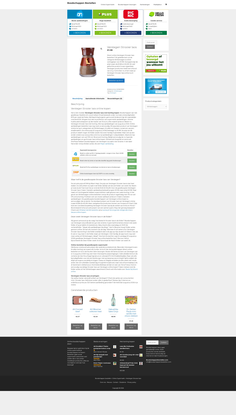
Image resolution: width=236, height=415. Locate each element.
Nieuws (109, 382)
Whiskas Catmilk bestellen (89, 210)
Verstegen (113, 93)
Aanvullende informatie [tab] (95, 98)
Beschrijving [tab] (78, 98)
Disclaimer (122, 382)
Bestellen (132, 154)
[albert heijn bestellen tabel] (156, 93)
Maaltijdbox (157, 4)
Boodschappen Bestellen (81, 3)
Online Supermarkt (107, 4)
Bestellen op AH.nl (116, 80)
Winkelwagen (118, 91)
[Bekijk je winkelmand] (166, 4)
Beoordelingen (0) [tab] (114, 98)
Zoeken (150, 47)
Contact (115, 382)
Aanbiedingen (145, 4)
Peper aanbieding (106, 144)
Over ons (103, 382)
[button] (101, 48)
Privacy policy (131, 382)
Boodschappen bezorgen (127, 4)
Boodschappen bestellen (103, 378)
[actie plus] (156, 72)
